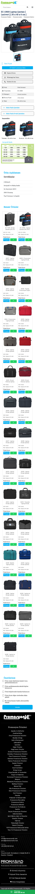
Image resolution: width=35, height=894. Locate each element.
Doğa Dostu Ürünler (17, 749)
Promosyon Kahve (17, 802)
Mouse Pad (17, 786)
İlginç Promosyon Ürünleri (17, 761)
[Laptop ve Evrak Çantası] (25, 585)
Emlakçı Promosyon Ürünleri (18, 754)
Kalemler (17, 765)
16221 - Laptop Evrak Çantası (10, 350)
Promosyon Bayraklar (17, 800)
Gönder (17, 707)
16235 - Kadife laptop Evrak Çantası (10, 563)
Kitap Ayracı (17, 770)
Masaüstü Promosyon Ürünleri (17, 781)
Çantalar (17, 745)
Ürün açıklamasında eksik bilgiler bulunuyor (16, 686)
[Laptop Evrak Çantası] (10, 249)
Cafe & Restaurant (17, 740)
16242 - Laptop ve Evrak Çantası (25, 594)
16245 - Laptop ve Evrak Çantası (10, 655)
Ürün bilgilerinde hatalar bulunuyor (17, 692)
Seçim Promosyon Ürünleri (17, 811)
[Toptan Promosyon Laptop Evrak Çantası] (25, 280)
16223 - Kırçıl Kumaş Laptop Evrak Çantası (10, 380)
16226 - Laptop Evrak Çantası (25, 411)
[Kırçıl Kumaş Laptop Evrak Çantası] (10, 371)
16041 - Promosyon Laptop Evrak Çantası (9, 320)
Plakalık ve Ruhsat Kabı (17, 798)
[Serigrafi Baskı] (17, 153)
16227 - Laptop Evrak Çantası (10, 441)
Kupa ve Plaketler (17, 775)
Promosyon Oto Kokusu (17, 807)
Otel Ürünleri (17, 793)
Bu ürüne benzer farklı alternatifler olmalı (17, 701)
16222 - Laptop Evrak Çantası (25, 350)
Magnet (17, 779)
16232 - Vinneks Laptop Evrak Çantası (25, 502)
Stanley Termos (17, 818)
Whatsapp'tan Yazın (13, 77)
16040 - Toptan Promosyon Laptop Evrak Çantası (25, 289)
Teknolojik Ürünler (17, 823)
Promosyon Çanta (17, 17)
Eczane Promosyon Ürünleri (17, 752)
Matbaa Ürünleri (17, 784)
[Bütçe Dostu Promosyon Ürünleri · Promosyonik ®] (9, 2)
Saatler (17, 809)
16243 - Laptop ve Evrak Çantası (10, 624)
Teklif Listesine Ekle (18, 68)
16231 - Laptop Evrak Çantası (10, 502)
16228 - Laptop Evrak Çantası (25, 441)
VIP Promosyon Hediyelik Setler (17, 827)
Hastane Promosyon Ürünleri (17, 758)
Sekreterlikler (17, 814)
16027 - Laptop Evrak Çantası (10, 259)
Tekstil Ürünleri (17, 825)
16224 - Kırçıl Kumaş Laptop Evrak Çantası (25, 380)
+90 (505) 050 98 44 (7, 846)
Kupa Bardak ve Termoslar (17, 772)
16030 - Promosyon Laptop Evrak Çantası (25, 259)
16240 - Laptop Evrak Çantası (10, 594)
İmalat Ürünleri (17, 763)
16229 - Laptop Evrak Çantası (10, 472)
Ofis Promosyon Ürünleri (17, 788)
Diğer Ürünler (17, 747)
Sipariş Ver (7, 240)
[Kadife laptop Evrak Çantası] (10, 554)
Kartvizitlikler (17, 768)
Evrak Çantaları (22, 94)
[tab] (12, 173)
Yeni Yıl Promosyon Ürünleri (17, 830)
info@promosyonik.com (9, 838)
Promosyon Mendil (17, 804)
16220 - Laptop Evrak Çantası (25, 320)
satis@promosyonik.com (9, 840)
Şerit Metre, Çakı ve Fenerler (17, 816)
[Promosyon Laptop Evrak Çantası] (25, 249)
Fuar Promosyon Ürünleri (17, 756)
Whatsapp (13, 239)
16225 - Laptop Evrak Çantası (10, 411)
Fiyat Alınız (21, 97)
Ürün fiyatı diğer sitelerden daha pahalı (16, 695)
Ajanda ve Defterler (17, 731)
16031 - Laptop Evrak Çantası (10, 289)
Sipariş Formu (11, 73)
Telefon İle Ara (11, 81)
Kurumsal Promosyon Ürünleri (17, 777)
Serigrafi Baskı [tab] (7, 142)
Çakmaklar (17, 742)
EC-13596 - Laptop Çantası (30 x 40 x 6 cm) (25, 228)
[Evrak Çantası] (10, 219)
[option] (17, 35)
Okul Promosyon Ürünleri (17, 791)
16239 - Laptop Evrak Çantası (25, 563)
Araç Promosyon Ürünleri (17, 735)
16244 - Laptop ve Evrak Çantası (25, 624)
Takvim (17, 821)
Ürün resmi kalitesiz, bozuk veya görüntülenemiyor (16, 681)
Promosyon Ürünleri (6, 17)
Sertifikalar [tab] (9, 176)
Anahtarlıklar (17, 733)
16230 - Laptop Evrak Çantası (25, 472)
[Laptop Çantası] (25, 219)
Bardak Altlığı (17, 738)
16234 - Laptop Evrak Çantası (25, 533)
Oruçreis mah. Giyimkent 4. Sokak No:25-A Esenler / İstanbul (15, 854)
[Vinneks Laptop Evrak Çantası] (25, 493)
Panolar (17, 795)
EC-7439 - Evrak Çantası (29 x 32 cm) (10, 228)
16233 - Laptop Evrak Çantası (10, 533)
